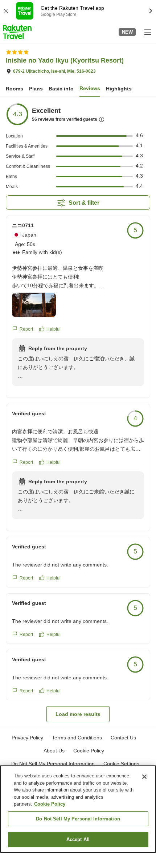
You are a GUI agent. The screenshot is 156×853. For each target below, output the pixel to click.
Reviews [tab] (89, 88)
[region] (78, 809)
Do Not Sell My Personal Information (78, 819)
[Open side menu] (147, 32)
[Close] (144, 777)
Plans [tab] (36, 89)
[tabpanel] (78, 412)
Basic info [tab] (61, 89)
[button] (17, 32)
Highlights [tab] (119, 89)
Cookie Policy (49, 804)
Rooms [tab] (14, 89)
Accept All (78, 839)
